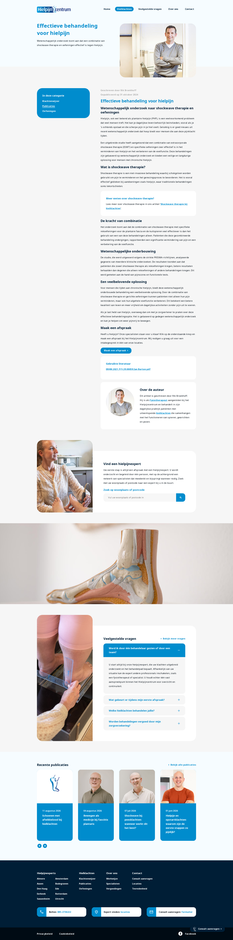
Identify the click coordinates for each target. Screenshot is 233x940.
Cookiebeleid (66, 933)
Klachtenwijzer (50, 101)
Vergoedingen (113, 888)
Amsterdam (61, 878)
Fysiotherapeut (158, 400)
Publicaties (48, 106)
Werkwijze (112, 878)
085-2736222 (64, 911)
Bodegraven (61, 883)
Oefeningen (49, 111)
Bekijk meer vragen (173, 638)
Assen (40, 883)
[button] (144, 650)
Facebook (190, 933)
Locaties (136, 883)
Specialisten (113, 883)
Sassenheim (43, 898)
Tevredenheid (139, 888)
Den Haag (42, 888)
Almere (41, 878)
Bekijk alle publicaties (182, 765)
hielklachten (163, 413)
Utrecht (59, 898)
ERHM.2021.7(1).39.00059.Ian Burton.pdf (128, 369)
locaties (125, 911)
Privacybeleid (44, 933)
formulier (187, 911)
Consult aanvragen (142, 878)
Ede (57, 888)
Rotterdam (61, 893)
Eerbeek (41, 893)
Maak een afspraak (116, 350)
